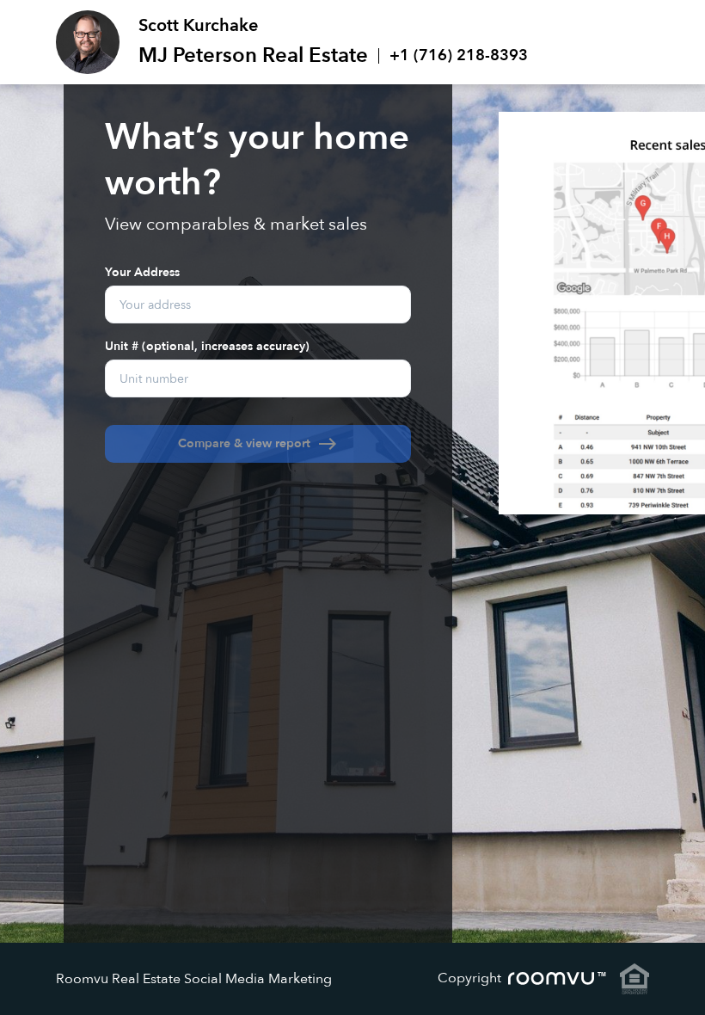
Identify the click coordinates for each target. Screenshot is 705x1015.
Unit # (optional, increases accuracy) (207, 345)
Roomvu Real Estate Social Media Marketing (194, 978)
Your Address (142, 271)
